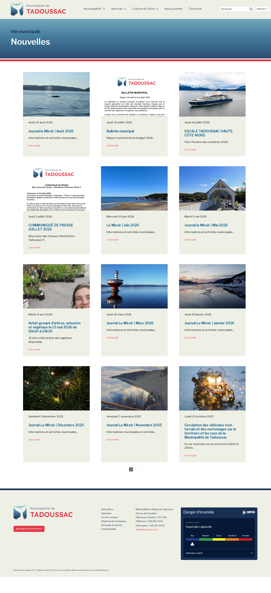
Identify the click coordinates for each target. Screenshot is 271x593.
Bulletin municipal (120, 131)
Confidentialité (108, 529)
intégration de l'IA (44, 570)
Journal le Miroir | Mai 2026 (206, 225)
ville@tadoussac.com (147, 529)
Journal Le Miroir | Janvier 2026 (209, 323)
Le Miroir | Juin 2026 (122, 225)
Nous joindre (173, 8)
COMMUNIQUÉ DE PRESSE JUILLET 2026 (50, 227)
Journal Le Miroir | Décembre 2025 (56, 425)
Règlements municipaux (113, 521)
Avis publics (107, 509)
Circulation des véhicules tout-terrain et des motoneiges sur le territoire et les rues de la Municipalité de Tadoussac (210, 431)
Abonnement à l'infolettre (29, 529)
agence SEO (31, 570)
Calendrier (106, 513)
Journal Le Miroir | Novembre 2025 (134, 425)
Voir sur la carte (194, 553)
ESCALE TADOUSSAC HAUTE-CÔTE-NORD (209, 133)
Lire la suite (34, 145)
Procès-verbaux (109, 517)
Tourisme (195, 8)
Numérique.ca (19, 570)
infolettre (99, 570)
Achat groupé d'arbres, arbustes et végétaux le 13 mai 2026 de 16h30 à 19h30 (54, 327)
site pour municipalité (61, 570)
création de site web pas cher (82, 570)
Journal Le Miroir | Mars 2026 (130, 323)
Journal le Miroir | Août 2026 (51, 131)
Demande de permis (111, 525)
